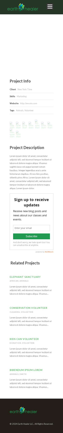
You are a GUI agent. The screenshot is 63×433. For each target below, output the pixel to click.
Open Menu (49, 6)
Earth (23, 374)
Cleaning (15, 312)
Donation (15, 343)
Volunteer (29, 110)
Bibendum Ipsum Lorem (26, 369)
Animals (19, 110)
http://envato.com (28, 103)
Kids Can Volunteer (24, 338)
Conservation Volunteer (28, 307)
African (14, 281)
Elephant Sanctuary (25, 276)
